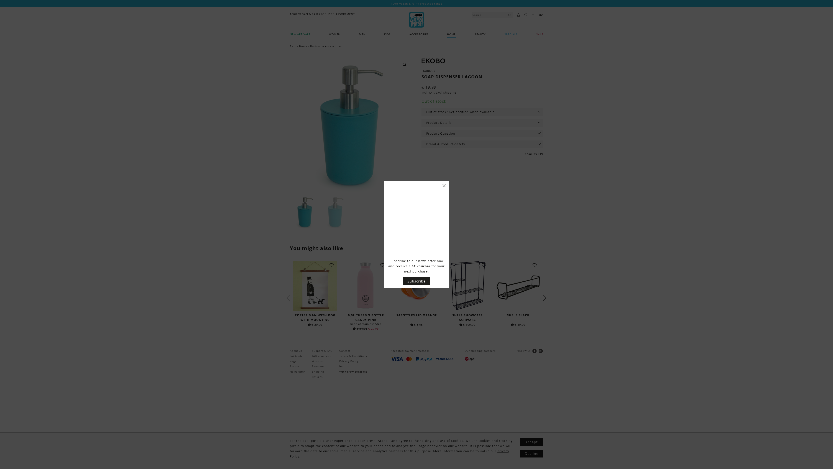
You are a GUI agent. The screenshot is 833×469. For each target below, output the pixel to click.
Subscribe (416, 281)
